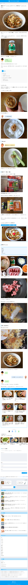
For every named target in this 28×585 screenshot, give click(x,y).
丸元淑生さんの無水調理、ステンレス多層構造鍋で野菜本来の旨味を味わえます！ (10, 571)
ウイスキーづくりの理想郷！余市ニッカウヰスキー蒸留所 (7, 576)
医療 (1, 545)
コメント (2, 452)
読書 (1, 550)
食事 (11, 435)
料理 (5, 434)
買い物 (2, 552)
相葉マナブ (5, 435)
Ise (1, 537)
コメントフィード (3, 564)
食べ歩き (2, 555)
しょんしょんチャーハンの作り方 (6, 77)
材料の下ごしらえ (5, 79)
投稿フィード (3, 562)
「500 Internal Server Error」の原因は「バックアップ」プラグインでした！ (9, 575)
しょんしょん (4, 73)
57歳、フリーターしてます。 (14, 1)
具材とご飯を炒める (5, 80)
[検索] (14, 487)
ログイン (2, 561)
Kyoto (2, 539)
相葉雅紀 (8, 435)
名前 (2, 462)
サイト (2, 469)
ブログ (2, 542)
